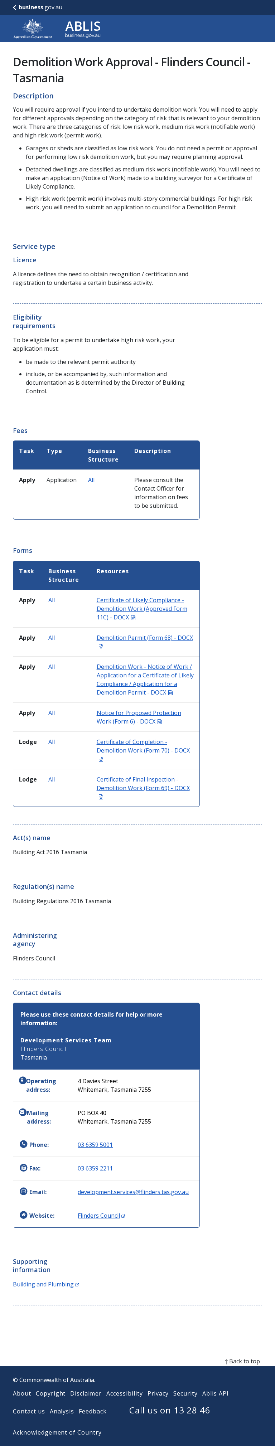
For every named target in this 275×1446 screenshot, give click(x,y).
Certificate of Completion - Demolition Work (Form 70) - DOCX (143, 750)
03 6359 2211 (95, 1168)
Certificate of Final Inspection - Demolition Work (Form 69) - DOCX (143, 787)
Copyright (51, 1393)
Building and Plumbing (46, 1284)
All (91, 480)
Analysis (62, 1411)
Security (185, 1393)
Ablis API (215, 1393)
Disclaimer (86, 1393)
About (22, 1393)
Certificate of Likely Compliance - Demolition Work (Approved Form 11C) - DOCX (142, 608)
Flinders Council (101, 1215)
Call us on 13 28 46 (170, 1410)
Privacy (158, 1393)
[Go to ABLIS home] (57, 29)
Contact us (29, 1411)
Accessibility (124, 1393)
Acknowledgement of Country (57, 1432)
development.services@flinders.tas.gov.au (133, 1192)
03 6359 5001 (95, 1145)
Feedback (93, 1411)
